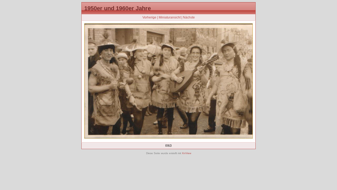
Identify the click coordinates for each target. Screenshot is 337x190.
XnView (186, 153)
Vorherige (149, 17)
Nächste (189, 17)
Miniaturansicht (170, 17)
